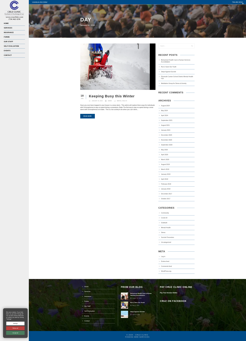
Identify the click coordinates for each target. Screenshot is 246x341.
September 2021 (166, 120)
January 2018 (165, 189)
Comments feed (166, 266)
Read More (87, 116)
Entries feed (165, 261)
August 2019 (165, 164)
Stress (163, 232)
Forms (7, 37)
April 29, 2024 (136, 314)
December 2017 (166, 194)
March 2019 (165, 169)
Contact (8, 55)
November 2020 (166, 140)
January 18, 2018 (97, 100)
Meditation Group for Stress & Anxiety (173, 83)
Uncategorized (166, 242)
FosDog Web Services (137, 337)
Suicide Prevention (167, 237)
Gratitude (164, 222)
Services (8, 28)
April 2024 (164, 115)
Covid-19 (164, 218)
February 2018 (166, 184)
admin (110, 100)
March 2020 (165, 159)
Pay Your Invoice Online (168, 293)
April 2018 (164, 179)
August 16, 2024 (136, 298)
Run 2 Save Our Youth (168, 67)
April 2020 (164, 154)
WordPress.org (166, 271)
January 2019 (165, 174)
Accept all (15, 333)
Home (6, 23)
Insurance (9, 32)
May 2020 (164, 150)
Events (7, 50)
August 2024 (165, 105)
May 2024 (164, 110)
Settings (15, 323)
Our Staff (8, 41)
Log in (163, 256)
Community (165, 213)
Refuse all (15, 328)
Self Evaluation (11, 46)
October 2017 (165, 198)
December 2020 (166, 135)
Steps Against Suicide (168, 71)
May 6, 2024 (135, 305)
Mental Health (122, 100)
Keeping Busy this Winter (112, 96)
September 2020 (166, 145)
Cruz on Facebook (173, 301)
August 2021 (165, 125)
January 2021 (165, 130)
